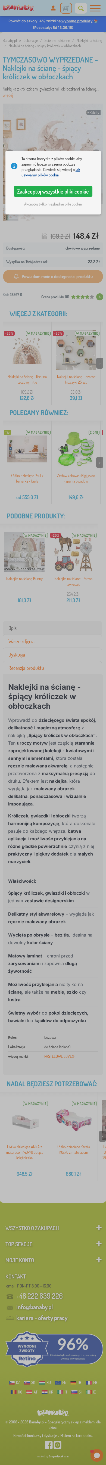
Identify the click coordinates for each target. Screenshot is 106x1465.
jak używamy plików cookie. (50, 172)
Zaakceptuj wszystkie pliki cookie (53, 191)
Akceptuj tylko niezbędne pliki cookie (53, 204)
